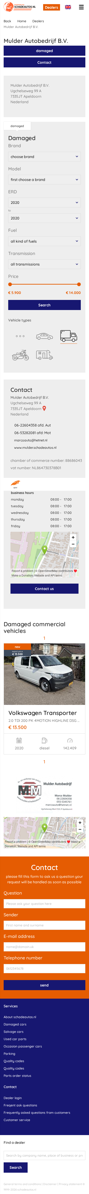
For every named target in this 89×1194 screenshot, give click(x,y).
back (7, 21)
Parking (9, 1054)
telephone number (23, 958)
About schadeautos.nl (20, 1017)
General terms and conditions (22, 1184)
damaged (44, 50)
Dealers (51, 7)
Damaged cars (15, 1024)
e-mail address (19, 936)
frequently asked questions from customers (37, 1113)
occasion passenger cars (23, 1046)
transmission (21, 253)
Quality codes (14, 1061)
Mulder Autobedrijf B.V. (29, 397)
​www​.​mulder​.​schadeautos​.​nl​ (35, 448)
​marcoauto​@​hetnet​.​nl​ (30, 440)
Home (21, 21)
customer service (17, 1120)
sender (11, 914)
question (13, 893)
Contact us (44, 588)
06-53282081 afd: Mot (32, 432)
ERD (12, 191)
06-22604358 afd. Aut (32, 425)
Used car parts (15, 1039)
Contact (44, 62)
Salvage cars (14, 1032)
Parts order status (17, 1076)
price (13, 276)
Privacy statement (70, 1184)
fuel (12, 230)
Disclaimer (50, 1184)
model (14, 169)
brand (14, 145)
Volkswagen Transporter (42, 712)
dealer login (13, 1098)
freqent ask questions (20, 1105)
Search (44, 305)
